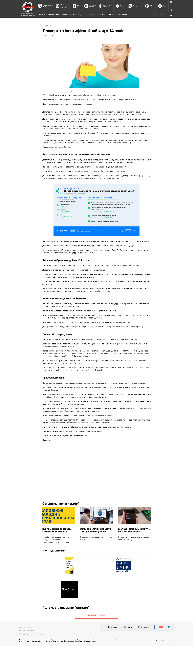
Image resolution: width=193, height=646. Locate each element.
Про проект (113, 627)
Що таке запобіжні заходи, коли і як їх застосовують (56, 530)
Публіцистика (53, 15)
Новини (42, 15)
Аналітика (66, 15)
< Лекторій (46, 26)
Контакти (128, 627)
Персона (92, 15)
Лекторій (103, 15)
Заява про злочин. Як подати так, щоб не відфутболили (95, 530)
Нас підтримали (54, 550)
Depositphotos (80, 436)
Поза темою (122, 15)
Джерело (46, 440)
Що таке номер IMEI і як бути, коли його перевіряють (134, 530)
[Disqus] (96, 471)
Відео (111, 15)
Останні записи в (60, 503)
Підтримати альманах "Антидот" (65, 608)
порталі (97, 327)
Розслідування (79, 15)
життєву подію (141, 140)
